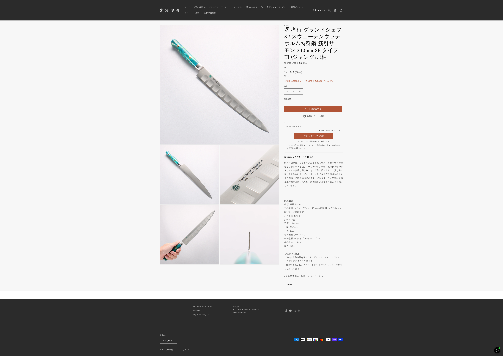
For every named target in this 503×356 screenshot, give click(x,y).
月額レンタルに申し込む (314, 136)
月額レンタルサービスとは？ (329, 130)
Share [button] (289, 284)
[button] (199, 7)
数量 (286, 86)
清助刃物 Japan (171, 350)
